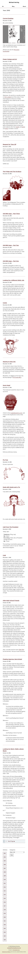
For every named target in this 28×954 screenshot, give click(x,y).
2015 (5, 898)
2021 (5, 921)
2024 (5, 932)
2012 (5, 887)
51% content (7, 97)
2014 (5, 894)
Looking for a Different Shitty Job (13, 280)
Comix (5, 303)
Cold (4, 555)
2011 (5, 883)
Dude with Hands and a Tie (11, 487)
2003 (5, 860)
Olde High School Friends (11, 600)
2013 (5, 890)
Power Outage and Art (10, 59)
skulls (17, 127)
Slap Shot (21, 649)
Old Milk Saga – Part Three (11, 213)
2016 (5, 902)
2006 (5, 864)
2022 (5, 924)
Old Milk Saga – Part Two (11, 245)
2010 (5, 879)
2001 (5, 853)
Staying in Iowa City (9, 361)
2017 (5, 906)
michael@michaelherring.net (14, 948)
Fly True (5, 460)
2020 (5, 917)
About (24, 6)
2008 (5, 872)
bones (23, 127)
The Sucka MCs (17, 377)
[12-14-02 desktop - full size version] (14, 34)
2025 (5, 936)
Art (3, 6)
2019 (5, 913)
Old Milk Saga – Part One (11, 261)
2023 (5, 928)
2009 (5, 875)
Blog (13, 6)
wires (6, 128)
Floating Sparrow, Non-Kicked (12, 659)
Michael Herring (14, 2)
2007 (5, 868)
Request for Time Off (9, 144)
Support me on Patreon (6, 951)
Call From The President (10, 527)
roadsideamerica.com (16, 413)
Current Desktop (8, 18)
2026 (5, 939)
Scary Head (6, 385)
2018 (5, 909)
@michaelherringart (16, 949)
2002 (5, 857)
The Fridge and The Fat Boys (12, 171)
